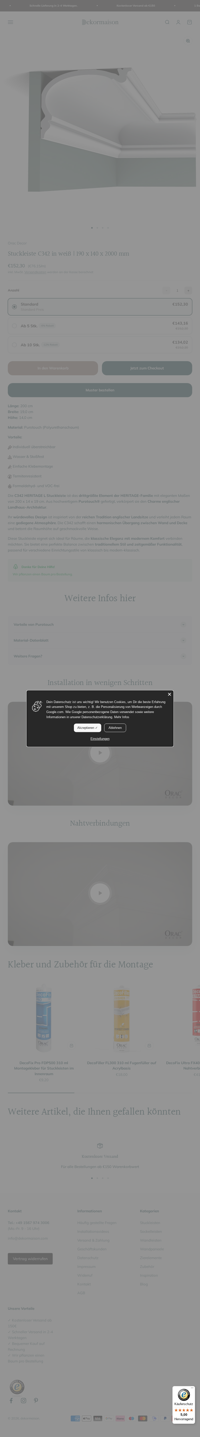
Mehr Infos (121, 717)
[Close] (169, 694)
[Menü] (192, 1389)
